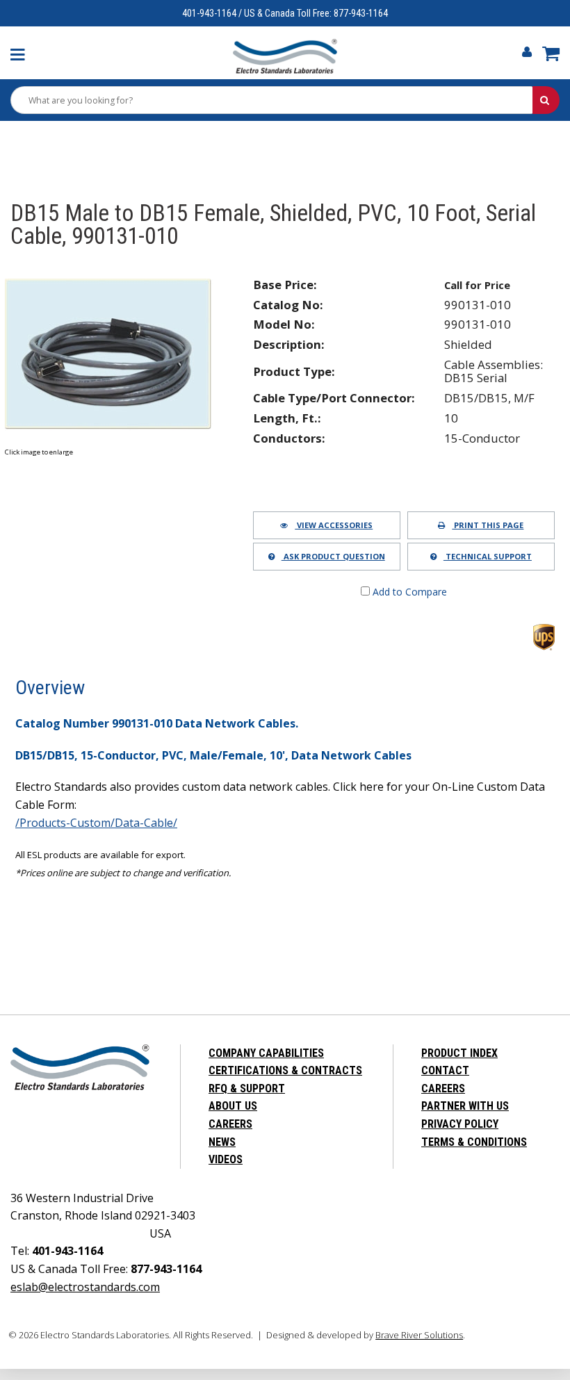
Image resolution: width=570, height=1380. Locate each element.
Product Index (459, 1053)
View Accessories (334, 525)
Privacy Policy (459, 1124)
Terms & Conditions (474, 1142)
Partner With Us (465, 1105)
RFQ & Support (247, 1088)
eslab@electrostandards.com (85, 1287)
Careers (230, 1124)
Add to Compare (408, 591)
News (222, 1142)
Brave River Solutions (419, 1335)
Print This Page (487, 525)
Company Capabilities (266, 1053)
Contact (445, 1070)
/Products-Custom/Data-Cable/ (96, 822)
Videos (226, 1159)
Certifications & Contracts (285, 1070)
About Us (233, 1105)
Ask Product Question (333, 556)
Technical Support (487, 556)
